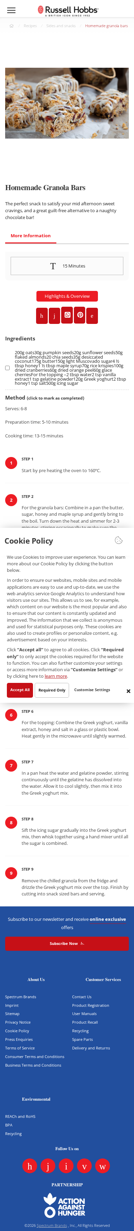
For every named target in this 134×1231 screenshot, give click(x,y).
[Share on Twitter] (54, 316)
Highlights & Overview (67, 296)
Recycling (80, 1030)
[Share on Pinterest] (80, 315)
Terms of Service (20, 1047)
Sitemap (12, 1013)
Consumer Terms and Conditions (34, 1056)
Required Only (51, 690)
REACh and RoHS (20, 1116)
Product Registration (90, 1005)
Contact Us (81, 996)
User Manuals (84, 1013)
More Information (31, 235)
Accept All (20, 690)
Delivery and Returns (91, 1047)
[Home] (68, 11)
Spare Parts (82, 1039)
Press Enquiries (19, 1039)
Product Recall (85, 1022)
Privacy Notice (18, 1022)
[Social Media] (29, 1165)
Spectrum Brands (20, 996)
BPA (8, 1124)
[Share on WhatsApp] (67, 315)
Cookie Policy (17, 1030)
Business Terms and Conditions (33, 1065)
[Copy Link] (92, 316)
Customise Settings (92, 690)
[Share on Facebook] (42, 316)
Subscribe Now (64, 943)
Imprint (12, 1005)
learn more (56, 676)
